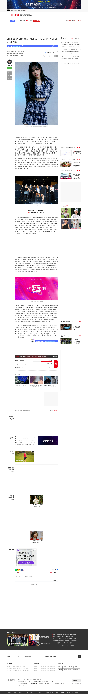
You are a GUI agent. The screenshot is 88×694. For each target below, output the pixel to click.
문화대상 (60, 666)
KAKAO (8, 78)
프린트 (11, 75)
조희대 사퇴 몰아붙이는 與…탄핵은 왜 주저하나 (63, 643)
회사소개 (9, 692)
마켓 (73, 20)
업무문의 (26, 692)
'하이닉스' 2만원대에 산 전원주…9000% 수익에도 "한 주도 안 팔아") (29, 438)
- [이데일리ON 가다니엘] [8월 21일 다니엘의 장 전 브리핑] (43, 666)
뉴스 (72, 38)
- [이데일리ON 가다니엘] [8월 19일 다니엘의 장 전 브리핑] (43, 670)
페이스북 (8, 72)
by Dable (12, 471)
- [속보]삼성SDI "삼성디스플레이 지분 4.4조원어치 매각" (18, 666)
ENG (68, 10)
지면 (74, 10)
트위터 (11, 72)
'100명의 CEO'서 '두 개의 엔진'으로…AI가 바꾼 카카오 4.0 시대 (66, 640)
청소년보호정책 (39, 692)
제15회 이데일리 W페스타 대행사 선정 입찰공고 (23, 656)
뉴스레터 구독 (50, 410)
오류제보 (62, 692)
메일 (8, 75)
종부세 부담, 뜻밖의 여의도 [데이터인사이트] (62, 636)
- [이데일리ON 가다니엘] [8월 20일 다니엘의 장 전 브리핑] (43, 668)
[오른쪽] (33, 451)
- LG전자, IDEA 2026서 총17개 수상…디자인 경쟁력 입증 (18, 670)
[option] (33, 9)
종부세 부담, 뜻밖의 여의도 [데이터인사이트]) (24, 444)
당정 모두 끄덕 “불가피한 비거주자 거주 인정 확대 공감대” (65, 638)
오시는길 (20, 692)
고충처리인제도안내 (49, 692)
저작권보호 (57, 692)
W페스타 (71, 666)
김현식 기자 (9, 65)
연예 (21, 20)
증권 (76, 38)
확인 (79, 656)
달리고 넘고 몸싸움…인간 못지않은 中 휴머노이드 (64, 634)
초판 (77, 10)
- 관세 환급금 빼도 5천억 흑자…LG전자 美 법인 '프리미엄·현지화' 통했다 (18, 668)
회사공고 (15, 692)
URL (11, 78)
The (78, 20)
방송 (24, 20)
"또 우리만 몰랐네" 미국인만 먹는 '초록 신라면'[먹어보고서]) (27, 440)
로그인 (80, 10)
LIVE (8, 10)
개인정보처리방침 (75, 692)
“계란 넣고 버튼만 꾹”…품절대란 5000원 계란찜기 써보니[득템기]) (28, 436)
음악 (27, 20)
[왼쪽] (31, 451)
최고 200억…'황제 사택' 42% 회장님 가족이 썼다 (63, 645)
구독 (72, 10)
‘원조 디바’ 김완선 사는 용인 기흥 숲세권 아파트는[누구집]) (27, 442)
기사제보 (68, 692)
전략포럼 (65, 666)
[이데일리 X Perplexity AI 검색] (32, 46)
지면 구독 (55, 410)
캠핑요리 (60, 669)
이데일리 (20, 15)
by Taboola (12, 419)
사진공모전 (77, 666)
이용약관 (31, 692)
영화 (31, 20)
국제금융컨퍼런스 (67, 669)
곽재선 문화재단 (76, 669)
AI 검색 (12, 20)
